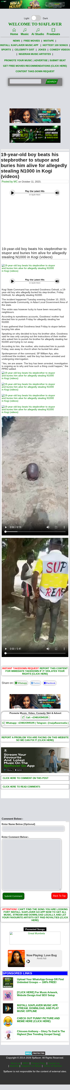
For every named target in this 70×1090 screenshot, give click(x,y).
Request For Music (31, 1066)
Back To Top (59, 896)
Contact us (53, 1063)
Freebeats (53, 34)
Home (14, 34)
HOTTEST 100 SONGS (55, 45)
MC (16, 181)
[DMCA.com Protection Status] (35, 1054)
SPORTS (6, 49)
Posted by (8, 181)
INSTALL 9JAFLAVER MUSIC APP (19, 45)
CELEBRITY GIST (24, 49)
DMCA (26, 1063)
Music (25, 34)
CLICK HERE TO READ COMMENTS (21, 786)
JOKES (42, 49)
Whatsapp (22, 683)
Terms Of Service (52, 1066)
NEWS (16, 40)
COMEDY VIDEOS (60, 49)
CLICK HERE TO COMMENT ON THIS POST (25, 778)
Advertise (15, 1066)
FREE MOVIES (32, 40)
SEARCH (52, 81)
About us (16, 1063)
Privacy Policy (39, 1063)
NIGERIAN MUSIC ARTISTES (35, 54)
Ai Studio (37, 34)
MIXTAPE (48, 40)
